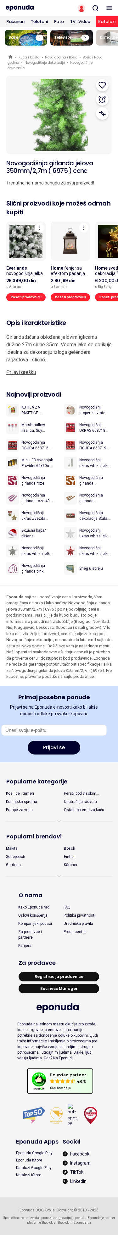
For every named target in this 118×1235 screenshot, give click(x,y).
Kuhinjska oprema (21, 801)
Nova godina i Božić (61, 57)
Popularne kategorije (36, 781)
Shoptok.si (49, 1222)
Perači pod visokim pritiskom (80, 793)
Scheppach (15, 856)
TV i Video (80, 22)
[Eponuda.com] (29, 8)
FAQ (67, 907)
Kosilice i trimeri (20, 793)
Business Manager (58, 988)
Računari (15, 22)
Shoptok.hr (65, 1222)
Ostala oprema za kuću (84, 810)
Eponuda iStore (29, 1160)
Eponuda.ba (82, 1222)
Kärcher (70, 865)
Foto (59, 22)
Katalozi (106, 22)
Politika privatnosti (79, 915)
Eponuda (10, 57)
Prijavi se (54, 747)
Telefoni (39, 22)
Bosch (69, 848)
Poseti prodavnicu (26, 297)
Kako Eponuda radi (34, 907)
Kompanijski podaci (35, 923)
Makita (12, 848)
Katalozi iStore (28, 1175)
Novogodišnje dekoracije (45, 62)
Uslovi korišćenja (33, 915)
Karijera (24, 945)
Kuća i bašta (29, 57)
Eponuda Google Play (34, 1153)
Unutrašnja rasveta (80, 801)
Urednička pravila (78, 923)
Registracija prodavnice (59, 976)
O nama (30, 895)
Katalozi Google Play (34, 1168)
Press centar (75, 932)
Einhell (70, 856)
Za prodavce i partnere (30, 935)
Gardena (13, 865)
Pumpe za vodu (19, 810)
